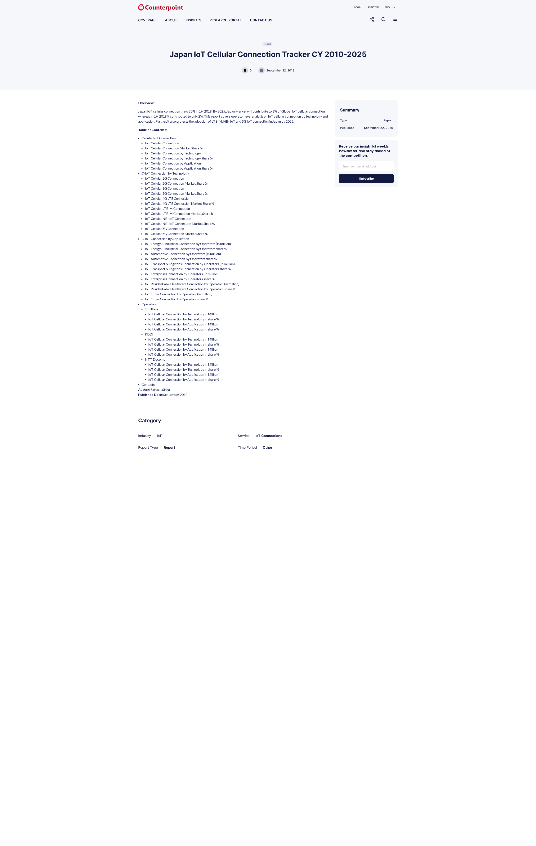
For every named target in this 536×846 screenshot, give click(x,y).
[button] (390, 7)
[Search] (383, 19)
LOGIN (358, 7)
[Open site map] (395, 19)
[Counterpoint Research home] (160, 7)
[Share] (371, 19)
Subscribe (366, 178)
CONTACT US (261, 20)
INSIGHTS (193, 20)
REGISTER (373, 7)
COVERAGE (147, 20)
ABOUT (171, 20)
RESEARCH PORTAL (226, 20)
